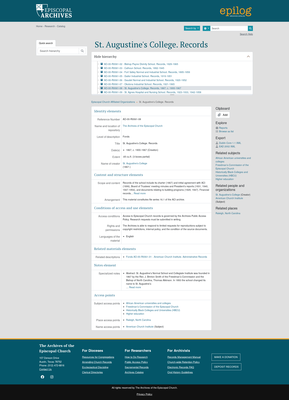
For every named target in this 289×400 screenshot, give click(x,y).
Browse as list (226, 131)
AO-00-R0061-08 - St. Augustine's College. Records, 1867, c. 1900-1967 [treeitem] (142, 88)
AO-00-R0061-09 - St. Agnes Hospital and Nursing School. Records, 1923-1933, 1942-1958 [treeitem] (152, 92)
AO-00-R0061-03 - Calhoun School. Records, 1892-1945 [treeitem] (134, 68)
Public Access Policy (136, 362)
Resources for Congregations (98, 357)
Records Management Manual (184, 357)
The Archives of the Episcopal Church (143, 125)
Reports (223, 127)
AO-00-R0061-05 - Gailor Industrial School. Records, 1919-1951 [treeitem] (138, 76)
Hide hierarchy (105, 56)
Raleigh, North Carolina (138, 319)
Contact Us (45, 369)
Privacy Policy (144, 394)
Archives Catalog (134, 372)
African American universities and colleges (148, 303)
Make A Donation (226, 357)
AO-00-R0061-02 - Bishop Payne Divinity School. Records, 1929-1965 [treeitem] (141, 64)
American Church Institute (140, 326)
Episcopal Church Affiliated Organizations (113, 101)
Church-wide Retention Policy (183, 362)
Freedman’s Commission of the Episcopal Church (152, 306)
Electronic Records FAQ (180, 367)
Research (50, 26)
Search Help (246, 34)
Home (39, 26)
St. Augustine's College (135, 163)
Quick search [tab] (46, 43)
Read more (140, 193)
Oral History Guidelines (180, 372)
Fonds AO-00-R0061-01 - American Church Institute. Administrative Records (166, 256)
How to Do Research (136, 357)
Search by (191, 28)
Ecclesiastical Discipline (95, 367)
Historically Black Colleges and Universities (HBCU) (153, 310)
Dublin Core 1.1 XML (230, 142)
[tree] (172, 78)
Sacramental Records (137, 367)
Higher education (135, 313)
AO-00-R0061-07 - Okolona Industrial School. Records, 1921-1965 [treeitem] (139, 84)
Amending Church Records (97, 362)
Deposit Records (226, 366)
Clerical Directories (92, 372)
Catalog (61, 26)
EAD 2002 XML (227, 146)
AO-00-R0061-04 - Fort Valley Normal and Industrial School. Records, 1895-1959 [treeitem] (147, 72)
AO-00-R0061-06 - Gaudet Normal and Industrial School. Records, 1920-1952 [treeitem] (145, 80)
